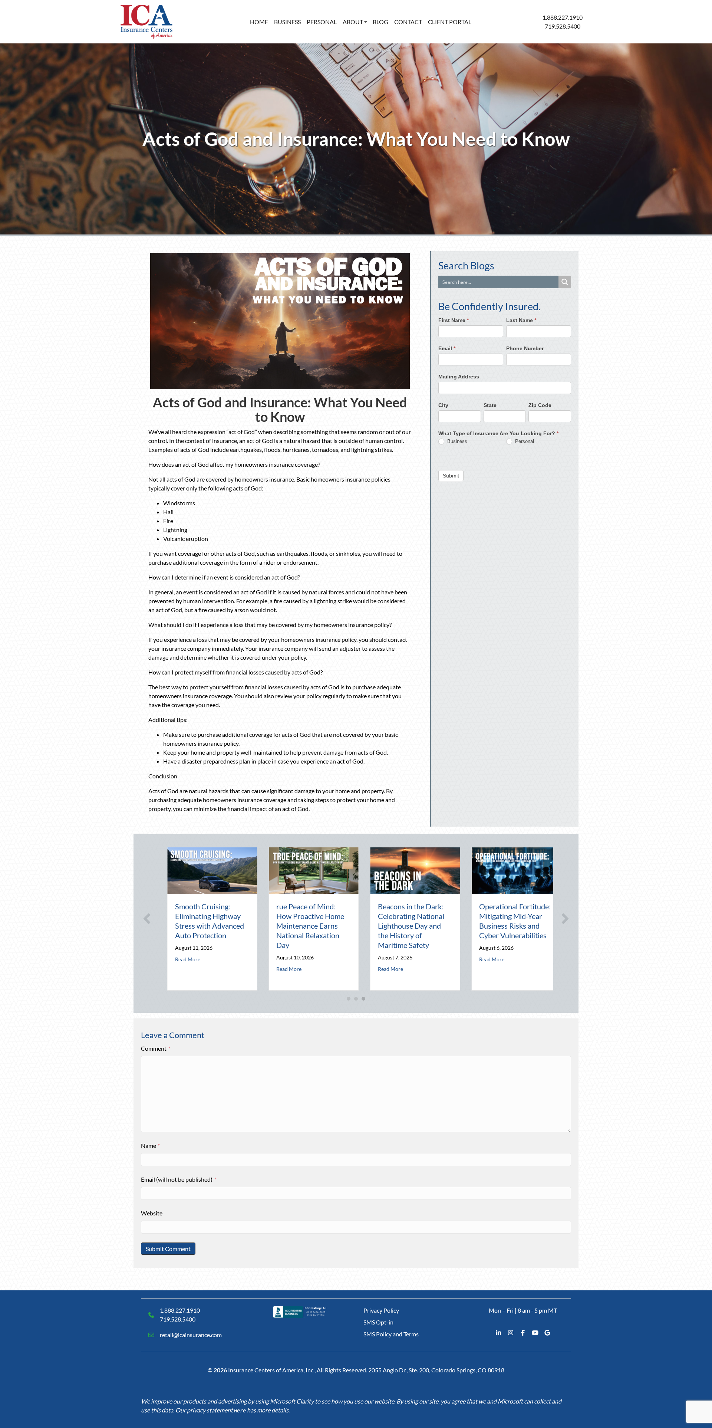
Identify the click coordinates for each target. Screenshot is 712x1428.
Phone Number (525, 348)
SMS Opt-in (378, 1322)
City (443, 405)
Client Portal (449, 21)
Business (287, 21)
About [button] (353, 21)
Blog (380, 21)
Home (259, 21)
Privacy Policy (381, 1310)
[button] (147, 919)
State (490, 405)
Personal (322, 21)
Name (150, 1145)
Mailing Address (458, 377)
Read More (179, 959)
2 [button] (356, 999)
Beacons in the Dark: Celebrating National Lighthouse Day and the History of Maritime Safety (402, 925)
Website (151, 1213)
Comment (155, 1048)
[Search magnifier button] (564, 282)
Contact (408, 21)
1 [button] (348, 999)
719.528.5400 (562, 26)
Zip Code (539, 405)
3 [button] (363, 999)
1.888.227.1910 (563, 17)
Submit (451, 475)
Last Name (521, 320)
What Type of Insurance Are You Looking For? (498, 433)
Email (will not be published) (178, 1179)
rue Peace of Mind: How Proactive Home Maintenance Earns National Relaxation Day (302, 925)
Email (446, 348)
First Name (453, 320)
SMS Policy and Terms (391, 1333)
